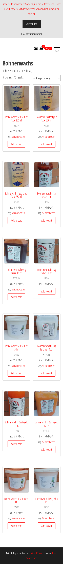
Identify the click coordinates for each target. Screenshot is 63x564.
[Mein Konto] (36, 48)
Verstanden (31, 24)
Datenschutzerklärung (31, 34)
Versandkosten (18, 137)
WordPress (36, 553)
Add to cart (16, 144)
